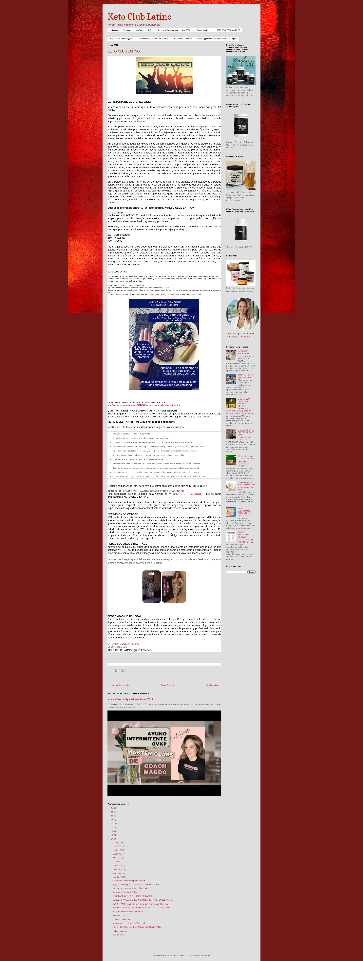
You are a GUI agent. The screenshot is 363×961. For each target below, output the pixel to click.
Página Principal (167, 685)
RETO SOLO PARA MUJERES (228, 30)
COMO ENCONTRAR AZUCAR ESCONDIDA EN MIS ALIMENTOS (245, 537)
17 (112, 839)
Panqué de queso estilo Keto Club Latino (130, 888)
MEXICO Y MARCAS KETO (245, 352)
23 (112, 816)
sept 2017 (118, 854)
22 (112, 819)
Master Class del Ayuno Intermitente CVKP (130, 699)
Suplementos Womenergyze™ (122, 39)
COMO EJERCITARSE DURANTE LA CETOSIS (244, 512)
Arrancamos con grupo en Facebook (128, 923)
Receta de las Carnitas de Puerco (127, 911)
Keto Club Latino (139, 16)
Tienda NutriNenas (204, 30)
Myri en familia (118, 935)
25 (112, 808)
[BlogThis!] (117, 671)
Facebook (127, 30)
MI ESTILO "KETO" (121, 915)
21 (112, 823)
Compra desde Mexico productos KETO (130, 880)
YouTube (139, 30)
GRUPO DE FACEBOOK (188, 493)
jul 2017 (117, 862)
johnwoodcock (179, 955)
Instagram (114, 30)
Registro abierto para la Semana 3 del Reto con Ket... (136, 884)
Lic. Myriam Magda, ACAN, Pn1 (123, 644)
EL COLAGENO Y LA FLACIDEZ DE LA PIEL (132, 896)
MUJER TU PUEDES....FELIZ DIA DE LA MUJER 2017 (136, 927)
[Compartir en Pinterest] (125, 671)
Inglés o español (119, 931)
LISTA (206, 416)
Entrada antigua (212, 685)
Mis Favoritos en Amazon (182, 39)
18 (112, 835)
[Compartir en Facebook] (122, 671)
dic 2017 (117, 842)
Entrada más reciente (119, 685)
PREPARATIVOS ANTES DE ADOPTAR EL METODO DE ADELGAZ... (143, 908)
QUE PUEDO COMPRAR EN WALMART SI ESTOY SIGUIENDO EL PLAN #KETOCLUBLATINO (239, 405)
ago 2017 (117, 858)
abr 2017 (117, 873)
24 (112, 812)
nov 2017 (117, 846)
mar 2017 (117, 877)
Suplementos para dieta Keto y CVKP (153, 39)
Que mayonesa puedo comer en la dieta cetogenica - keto (246, 486)
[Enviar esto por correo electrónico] (114, 671)
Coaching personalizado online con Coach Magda (216, 39)
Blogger (207, 955)
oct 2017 (117, 850)
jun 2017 (117, 865)
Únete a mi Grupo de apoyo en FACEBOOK (175, 30)
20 (112, 827)
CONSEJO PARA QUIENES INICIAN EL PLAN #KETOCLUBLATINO (142, 900)
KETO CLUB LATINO (121, 919)
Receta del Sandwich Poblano (125, 892)
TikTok (150, 30)
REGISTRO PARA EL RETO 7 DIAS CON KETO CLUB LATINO (140, 904)
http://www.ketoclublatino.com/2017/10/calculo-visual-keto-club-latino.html (144, 405)
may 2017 (118, 869)
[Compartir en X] (120, 671)
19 (112, 831)
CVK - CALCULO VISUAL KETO (245, 376)
